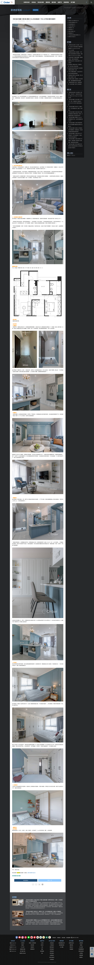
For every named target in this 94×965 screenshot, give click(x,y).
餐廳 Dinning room (12, 949)
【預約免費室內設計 (31, 872)
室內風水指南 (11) (71, 25)
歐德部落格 (66, 2)
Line (28, 937)
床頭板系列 (32, 949)
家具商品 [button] (34, 2)
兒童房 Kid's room (13, 947)
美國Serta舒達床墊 (32, 942)
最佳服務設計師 (62, 942)
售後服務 (71, 949)
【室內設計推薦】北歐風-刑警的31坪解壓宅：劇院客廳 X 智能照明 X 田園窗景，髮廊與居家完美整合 (75, 140)
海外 (42, 953)
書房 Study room (13, 951)
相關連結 (58, 937)
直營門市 (42, 940)
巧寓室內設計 (49, 937)
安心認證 (81, 947)
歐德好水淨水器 (23, 953)
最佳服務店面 (61, 944)
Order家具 (22, 940)
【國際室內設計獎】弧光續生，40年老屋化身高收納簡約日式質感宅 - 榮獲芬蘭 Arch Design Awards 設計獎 (75, 53)
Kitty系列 (22, 947)
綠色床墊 (32, 944)
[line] (42, 884)
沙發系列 (22, 942)
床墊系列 (32, 940)
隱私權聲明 (68, 937)
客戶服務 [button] (73, 2)
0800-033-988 (75, 937)
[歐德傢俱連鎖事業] (7, 2)
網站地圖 (63, 937)
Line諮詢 (91, 956)
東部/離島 (42, 951)
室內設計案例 (52, 940)
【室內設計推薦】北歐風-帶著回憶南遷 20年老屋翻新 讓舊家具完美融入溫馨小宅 (75, 124)
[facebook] (33, 884)
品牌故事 (81, 942)
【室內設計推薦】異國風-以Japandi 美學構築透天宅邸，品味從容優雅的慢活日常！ (44, 920)
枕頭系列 (32, 947)
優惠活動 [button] (48, 2)
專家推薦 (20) (70, 33)
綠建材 (40, 937)
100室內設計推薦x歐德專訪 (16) (74, 34)
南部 (42, 949)
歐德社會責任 (81, 951)
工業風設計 (52, 944)
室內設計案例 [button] (41, 2)
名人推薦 (61, 947)
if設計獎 (34, 937)
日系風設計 (52, 959)
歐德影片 (81, 957)
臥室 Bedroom (13, 944)
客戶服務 (71, 940)
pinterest (25, 937)
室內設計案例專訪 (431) (72, 22)
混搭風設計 (52, 951)
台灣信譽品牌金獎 (43, 937)
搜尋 (91, 2)
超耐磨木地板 (22, 949)
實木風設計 (52, 953)
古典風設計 (52, 955)
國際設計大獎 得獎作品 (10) (73, 20)
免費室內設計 (27, 2)
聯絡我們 (54, 937)
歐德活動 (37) (70, 29)
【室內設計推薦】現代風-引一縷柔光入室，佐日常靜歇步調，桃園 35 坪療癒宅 (43, 911)
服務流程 (71, 944)
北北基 (42, 942)
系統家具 (13, 940)
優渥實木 (46, 937)
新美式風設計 (51, 957)
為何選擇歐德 (81, 949)
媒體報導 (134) (71, 27)
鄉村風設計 (52, 947)
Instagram (22, 937)
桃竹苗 (42, 944)
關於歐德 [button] (54, 2)
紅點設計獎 (31, 937)
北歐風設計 (52, 942)
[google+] (36, 884)
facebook (16, 937)
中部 (42, 947)
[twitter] (39, 884)
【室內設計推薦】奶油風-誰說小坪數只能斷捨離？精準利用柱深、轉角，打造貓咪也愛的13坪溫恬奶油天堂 (44, 900)
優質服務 (62, 940)
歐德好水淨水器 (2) (71, 36)
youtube (19, 937)
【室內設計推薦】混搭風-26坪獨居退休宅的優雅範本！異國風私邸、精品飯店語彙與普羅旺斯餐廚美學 (75, 129)
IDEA (37, 937)
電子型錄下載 (22, 951)
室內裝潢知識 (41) (71, 24)
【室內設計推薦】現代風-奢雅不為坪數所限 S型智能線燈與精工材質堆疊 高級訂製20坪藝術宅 (75, 146)
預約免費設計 (25, 880)
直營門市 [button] (60, 2)
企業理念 (81, 953)
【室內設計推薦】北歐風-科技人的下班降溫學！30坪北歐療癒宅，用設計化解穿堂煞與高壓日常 (75, 135)
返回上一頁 (50, 880)
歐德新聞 (81, 955)
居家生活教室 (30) (71, 31)
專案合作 (71, 947)
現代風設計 (52, 949)
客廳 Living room (13, 942)
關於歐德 (81, 940)
